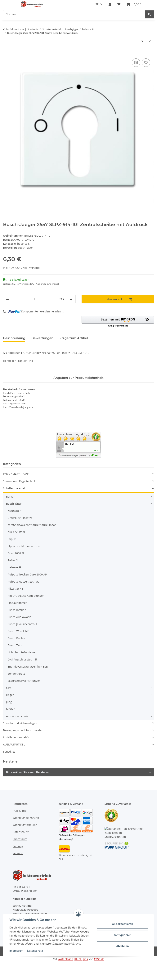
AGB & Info (19, 810)
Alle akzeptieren (122, 923)
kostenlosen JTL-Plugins (73, 959)
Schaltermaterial (14, 488)
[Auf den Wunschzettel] (146, 62)
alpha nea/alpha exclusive (24, 546)
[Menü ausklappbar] (14, 2)
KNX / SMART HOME (16, 474)
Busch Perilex (16, 638)
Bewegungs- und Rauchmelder (23, 730)
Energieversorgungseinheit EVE (28, 666)
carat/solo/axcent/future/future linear (32, 525)
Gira (8, 688)
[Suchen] (149, 14)
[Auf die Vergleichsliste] (136, 62)
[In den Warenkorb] (6, 53)
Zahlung (18, 846)
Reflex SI (13, 560)
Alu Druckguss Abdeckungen (26, 595)
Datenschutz (35, 950)
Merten (11, 709)
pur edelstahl (16, 532)
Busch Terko (15, 645)
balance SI (23, 243)
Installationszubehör (16, 737)
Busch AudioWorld (19, 617)
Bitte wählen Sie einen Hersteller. (28, 772)
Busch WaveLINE (18, 631)
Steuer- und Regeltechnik (19, 481)
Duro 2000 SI (16, 553)
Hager (10, 695)
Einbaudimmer (17, 603)
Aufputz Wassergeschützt (24, 581)
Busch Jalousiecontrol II (23, 624)
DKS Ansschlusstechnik (22, 659)
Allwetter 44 (15, 588)
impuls (12, 539)
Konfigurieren (123, 935)
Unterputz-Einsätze (20, 518)
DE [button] (97, 4)
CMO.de (99, 959)
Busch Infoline (17, 610)
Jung (9, 702)
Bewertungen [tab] (42, 338)
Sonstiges (9, 751)
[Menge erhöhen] (71, 299)
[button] (109, 4)
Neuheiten (14, 510)
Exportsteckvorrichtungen (24, 680)
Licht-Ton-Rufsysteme (21, 652)
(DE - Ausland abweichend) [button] (44, 283)
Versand (34, 268)
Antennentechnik (17, 716)
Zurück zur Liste (15, 29)
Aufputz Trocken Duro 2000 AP (27, 574)
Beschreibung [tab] (14, 338)
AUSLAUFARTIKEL (14, 744)
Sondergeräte (16, 673)
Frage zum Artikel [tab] (74, 338)
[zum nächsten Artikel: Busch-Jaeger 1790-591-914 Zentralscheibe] (150, 41)
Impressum (16, 950)
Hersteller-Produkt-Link (18, 361)
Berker (10, 496)
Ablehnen (122, 946)
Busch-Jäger (13, 503)
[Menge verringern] (7, 299)
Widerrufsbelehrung (26, 818)
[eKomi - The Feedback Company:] (111, 815)
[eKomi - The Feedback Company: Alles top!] (78, 444)
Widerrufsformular (25, 825)
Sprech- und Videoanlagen (20, 723)
